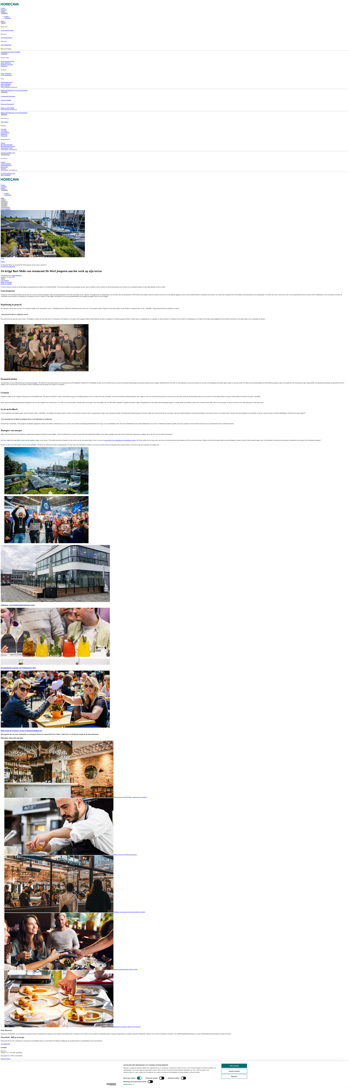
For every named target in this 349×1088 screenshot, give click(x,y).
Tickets (3, 143)
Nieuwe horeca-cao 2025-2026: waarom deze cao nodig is (130, 797)
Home (2, 21)
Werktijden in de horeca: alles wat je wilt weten (127, 1027)
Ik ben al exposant (6, 73)
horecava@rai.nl (5, 1059)
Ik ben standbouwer (6, 75)
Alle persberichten (6, 45)
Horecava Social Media (7, 108)
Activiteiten (4, 131)
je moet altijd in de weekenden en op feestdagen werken (120, 440)
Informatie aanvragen (7, 64)
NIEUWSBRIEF (6, 175)
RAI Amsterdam (5, 85)
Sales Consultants (6, 84)
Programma (4, 136)
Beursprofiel (4, 167)
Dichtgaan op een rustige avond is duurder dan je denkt (129, 912)
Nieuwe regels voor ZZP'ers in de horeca (125, 854)
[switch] (161, 1078)
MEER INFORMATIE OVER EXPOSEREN (14, 90)
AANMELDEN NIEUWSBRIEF (10, 52)
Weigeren (234, 1076)
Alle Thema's (4, 122)
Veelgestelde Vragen (6, 82)
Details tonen (127, 1084)
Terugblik (3, 129)
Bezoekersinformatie (7, 144)
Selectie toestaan (234, 1071)
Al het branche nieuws (7, 30)
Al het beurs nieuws (6, 37)
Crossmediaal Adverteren (8, 96)
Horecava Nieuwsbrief (7, 104)
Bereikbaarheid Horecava (8, 146)
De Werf (34, 383)
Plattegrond (4, 66)
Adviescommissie (6, 163)
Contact (3, 162)
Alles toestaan (234, 1066)
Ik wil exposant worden (7, 61)
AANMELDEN (5, 1044)
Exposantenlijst (5, 132)
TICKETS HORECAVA (8, 153)
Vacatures (3, 168)
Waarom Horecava (6, 165)
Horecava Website (6, 100)
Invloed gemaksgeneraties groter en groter (125, 969)
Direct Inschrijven (6, 63)
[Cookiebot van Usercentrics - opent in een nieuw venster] (111, 1084)
